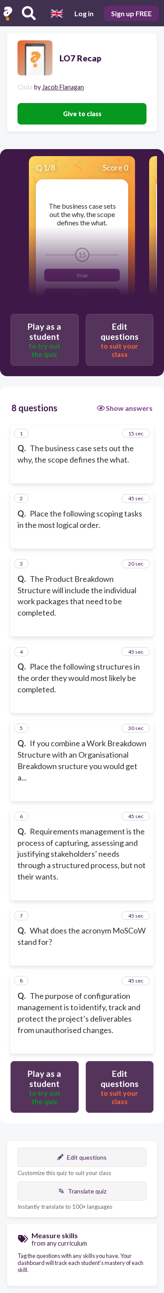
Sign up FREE (131, 13)
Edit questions (87, 1157)
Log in (84, 13)
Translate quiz (87, 1191)
